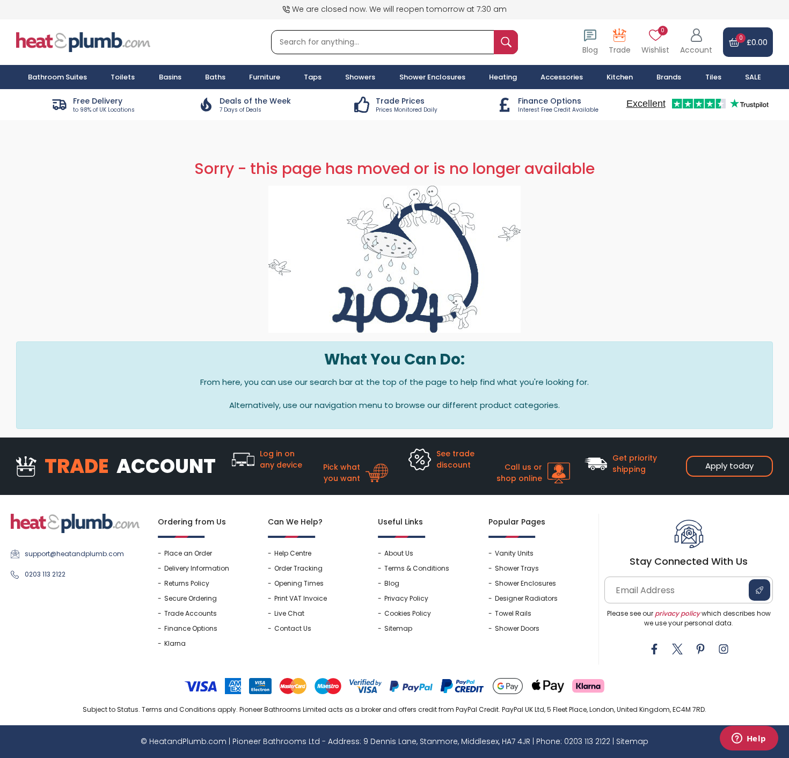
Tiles (713, 77)
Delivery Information (196, 568)
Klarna (175, 643)
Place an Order (188, 553)
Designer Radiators (526, 598)
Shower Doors (517, 628)
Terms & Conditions (416, 568)
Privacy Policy (406, 598)
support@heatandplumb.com (74, 553)
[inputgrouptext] (506, 42)
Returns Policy (186, 583)
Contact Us (292, 628)
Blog (391, 583)
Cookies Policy (407, 613)
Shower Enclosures (525, 583)
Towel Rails (513, 613)
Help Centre (292, 553)
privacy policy (677, 613)
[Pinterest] (700, 649)
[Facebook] (654, 649)
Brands (668, 77)
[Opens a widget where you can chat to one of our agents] (748, 739)
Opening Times (299, 583)
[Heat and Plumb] (83, 41)
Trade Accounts (190, 613)
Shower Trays (517, 568)
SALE (753, 77)
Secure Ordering (190, 598)
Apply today (729, 465)
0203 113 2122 (45, 574)
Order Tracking (298, 568)
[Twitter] (677, 649)
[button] (696, 42)
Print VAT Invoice (300, 598)
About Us (398, 553)
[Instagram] (723, 649)
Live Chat (289, 613)
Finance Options (190, 628)
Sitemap (398, 628)
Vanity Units (514, 553)
